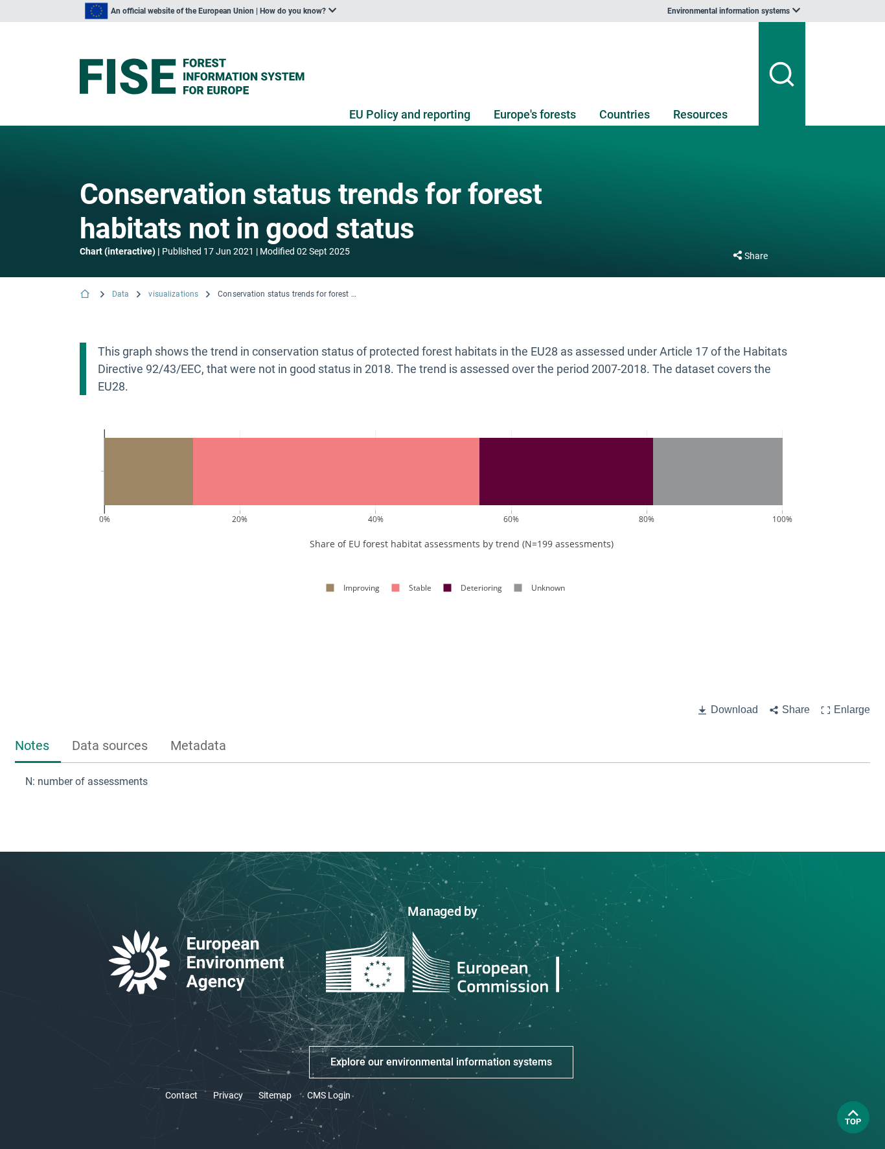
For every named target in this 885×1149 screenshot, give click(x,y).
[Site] (197, 76)
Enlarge (852, 709)
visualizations (173, 294)
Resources (700, 114)
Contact (181, 1095)
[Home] (86, 295)
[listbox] (210, 11)
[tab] (38, 746)
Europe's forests (535, 114)
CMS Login (329, 1095)
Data (120, 294)
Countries (624, 114)
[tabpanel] (442, 782)
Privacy (228, 1095)
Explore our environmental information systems (441, 1062)
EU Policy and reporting (409, 114)
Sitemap (275, 1095)
